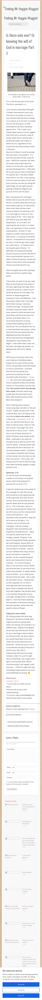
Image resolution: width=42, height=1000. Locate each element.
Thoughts (20, 67)
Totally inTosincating (14, 60)
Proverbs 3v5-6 (12, 681)
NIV (25, 484)
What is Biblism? (27, 872)
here (24, 104)
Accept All (21, 984)
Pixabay (31, 709)
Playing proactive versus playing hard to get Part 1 (28, 807)
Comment (10, 749)
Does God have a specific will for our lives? (20, 722)
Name (10, 767)
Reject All (21, 996)
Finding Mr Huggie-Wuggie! (21, 18)
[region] (21, 983)
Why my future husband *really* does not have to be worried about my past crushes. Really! (29, 961)
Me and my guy (13, 67)
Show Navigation (33, 18)
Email (10, 772)
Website (9, 778)
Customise (21, 990)
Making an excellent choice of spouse (18, 726)
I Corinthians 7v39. (23, 419)
